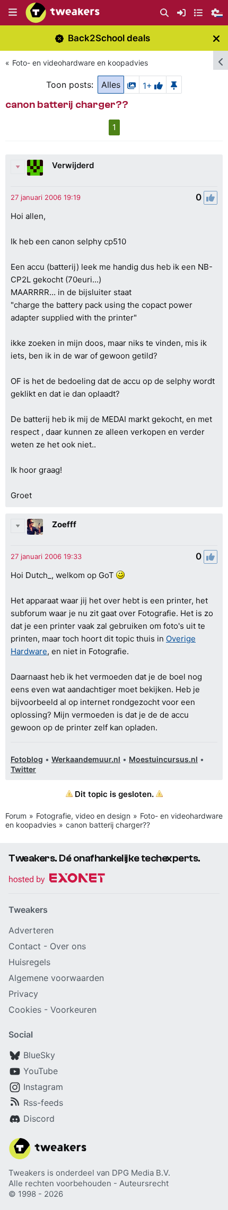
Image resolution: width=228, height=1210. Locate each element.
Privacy (23, 993)
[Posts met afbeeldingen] (131, 84)
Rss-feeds (43, 1102)
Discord (39, 1118)
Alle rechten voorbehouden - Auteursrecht (88, 1183)
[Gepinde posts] (173, 84)
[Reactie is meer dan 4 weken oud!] (46, 197)
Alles (110, 84)
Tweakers (26, 1173)
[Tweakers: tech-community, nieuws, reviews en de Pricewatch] (62, 12)
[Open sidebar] (220, 60)
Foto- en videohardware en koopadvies (80, 62)
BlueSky (39, 1055)
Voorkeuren (73, 1009)
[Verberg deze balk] (216, 38)
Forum (16, 815)
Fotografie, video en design (83, 815)
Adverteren (31, 930)
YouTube (40, 1071)
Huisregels (29, 962)
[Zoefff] (35, 527)
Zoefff (64, 524)
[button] (12, 12)
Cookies (24, 1009)
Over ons (68, 946)
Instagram (43, 1086)
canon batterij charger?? (108, 824)
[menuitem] (164, 13)
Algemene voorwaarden (56, 978)
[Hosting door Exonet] (56, 880)
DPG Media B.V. (141, 1173)
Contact (24, 946)
